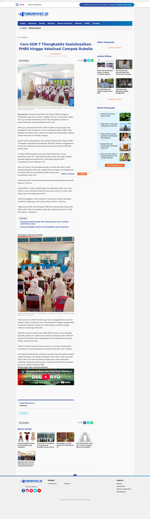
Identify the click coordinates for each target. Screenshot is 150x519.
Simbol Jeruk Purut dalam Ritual (108, 115)
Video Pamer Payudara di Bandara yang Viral (109, 125)
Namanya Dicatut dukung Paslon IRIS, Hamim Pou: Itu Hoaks (123, 72)
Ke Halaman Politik (114, 99)
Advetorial (32, 23)
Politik (86, 23)
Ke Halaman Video (114, 48)
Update (83, 174)
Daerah (42, 23)
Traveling (96, 23)
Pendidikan (23, 413)
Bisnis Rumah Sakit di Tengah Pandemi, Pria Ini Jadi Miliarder (109, 156)
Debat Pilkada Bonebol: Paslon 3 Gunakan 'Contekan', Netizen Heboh (105, 72)
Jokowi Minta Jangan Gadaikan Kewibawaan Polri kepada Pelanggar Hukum (109, 136)
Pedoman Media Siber (124, 489)
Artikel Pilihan (104, 56)
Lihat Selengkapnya (114, 165)
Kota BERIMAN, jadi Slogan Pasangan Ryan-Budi (105, 91)
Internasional (35, 28)
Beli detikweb (121, 492)
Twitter (36, 493)
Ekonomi (51, 23)
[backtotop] (75, 476)
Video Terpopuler (106, 42)
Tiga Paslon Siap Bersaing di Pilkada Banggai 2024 (122, 91)
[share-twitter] (88, 60)
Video (24, 28)
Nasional (78, 23)
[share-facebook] (85, 60)
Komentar (25, 61)
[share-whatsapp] (92, 60)
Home (22, 5)
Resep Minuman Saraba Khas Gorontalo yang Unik (109, 146)
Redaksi (119, 483)
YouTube (40, 493)
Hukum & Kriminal (64, 23)
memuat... (23, 405)
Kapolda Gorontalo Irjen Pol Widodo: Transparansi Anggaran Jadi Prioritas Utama (107, 5)
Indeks (22, 23)
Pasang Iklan (121, 486)
